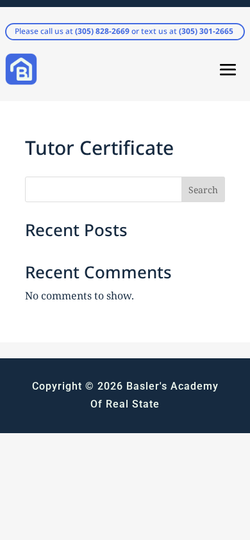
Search (203, 190)
